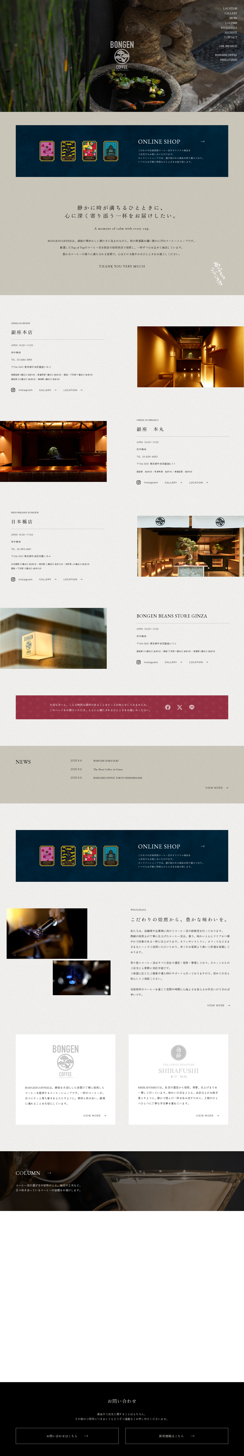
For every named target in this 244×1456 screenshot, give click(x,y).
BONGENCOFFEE (226, 55)
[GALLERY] (48, 390)
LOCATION (230, 8)
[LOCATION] (73, 390)
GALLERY (231, 13)
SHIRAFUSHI (228, 59)
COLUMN (231, 23)
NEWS (233, 18)
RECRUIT (231, 32)
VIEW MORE (214, 788)
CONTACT (230, 37)
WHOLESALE (229, 27)
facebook (167, 707)
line (191, 707)
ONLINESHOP (228, 46)
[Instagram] (21, 390)
